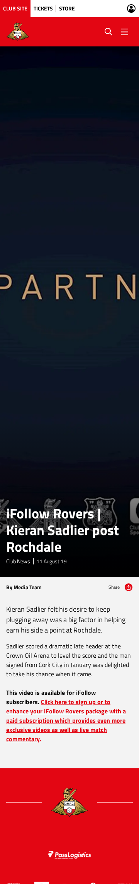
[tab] (15, 8)
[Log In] (131, 8)
